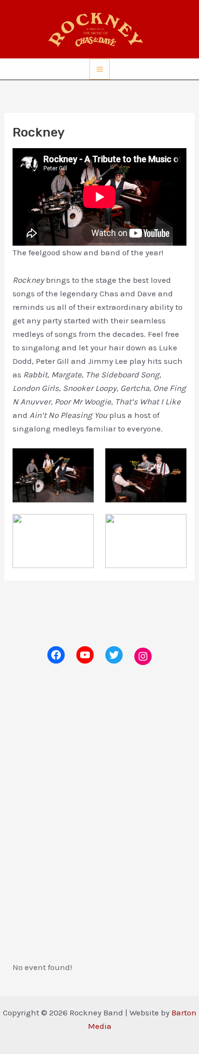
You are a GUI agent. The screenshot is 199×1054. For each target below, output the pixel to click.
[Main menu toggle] (99, 69)
